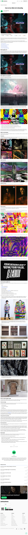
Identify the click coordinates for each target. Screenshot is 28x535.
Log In (5, 504)
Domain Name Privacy (3, 525)
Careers (12, 515)
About (12, 514)
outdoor (2, 286)
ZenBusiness (9, 412)
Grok (20, 35)
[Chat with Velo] (26, 533)
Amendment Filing (3, 523)
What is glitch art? (3, 43)
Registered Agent (3, 515)
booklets (9, 290)
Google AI (16, 35)
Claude (11, 35)
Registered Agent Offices (14, 525)
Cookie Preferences (24, 523)
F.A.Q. (23, 515)
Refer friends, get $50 (14, 524)
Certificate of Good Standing (4, 524)
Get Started (4, 497)
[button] (26, 492)
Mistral (24, 35)
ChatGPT (3, 35)
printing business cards (4, 287)
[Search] (17, 1)
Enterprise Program (13, 523)
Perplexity (7, 35)
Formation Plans (2, 514)
